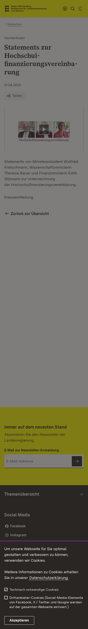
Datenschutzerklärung (48, 577)
